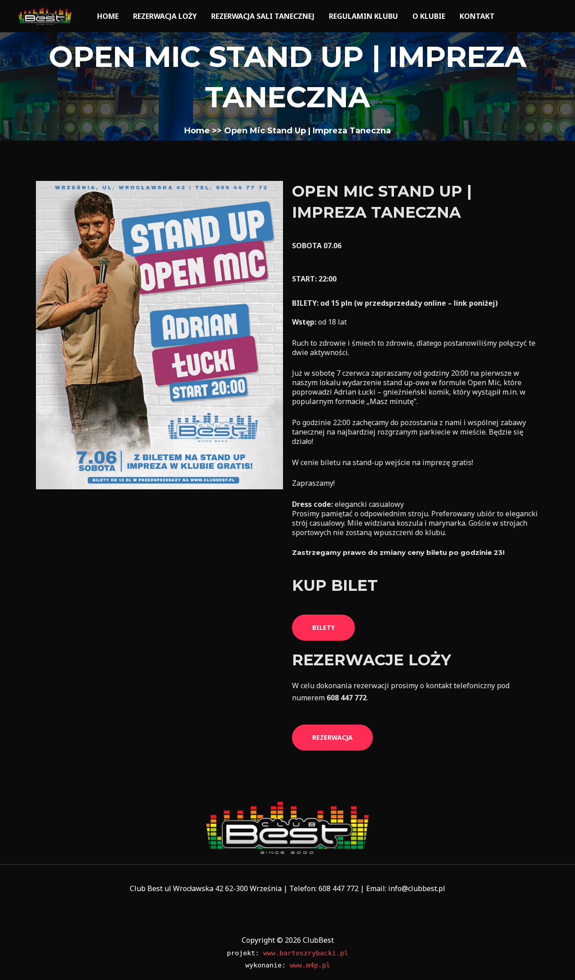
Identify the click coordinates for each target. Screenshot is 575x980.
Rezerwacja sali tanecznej (262, 16)
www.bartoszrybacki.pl (305, 953)
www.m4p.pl (310, 965)
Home (108, 16)
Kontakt (477, 16)
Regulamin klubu (363, 16)
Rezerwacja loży (165, 16)
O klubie (428, 16)
